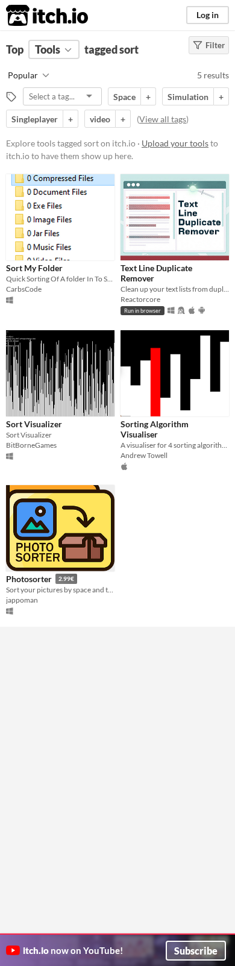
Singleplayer (34, 119)
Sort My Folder (34, 268)
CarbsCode (24, 288)
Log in (207, 15)
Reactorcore (140, 299)
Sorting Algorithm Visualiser (155, 429)
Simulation (188, 97)
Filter (215, 45)
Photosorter (29, 579)
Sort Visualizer (34, 424)
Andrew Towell (144, 455)
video (100, 119)
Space (124, 97)
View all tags (162, 119)
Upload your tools (175, 143)
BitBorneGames (31, 445)
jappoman (22, 599)
